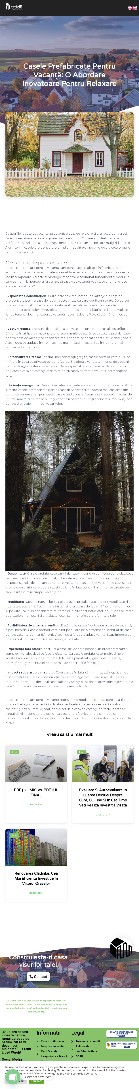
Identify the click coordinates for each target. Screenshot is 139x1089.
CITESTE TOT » (36, 804)
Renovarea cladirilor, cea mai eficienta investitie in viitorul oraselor (36, 878)
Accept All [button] (36, 1080)
